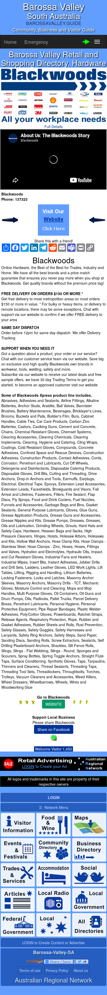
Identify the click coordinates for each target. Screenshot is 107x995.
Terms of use (30, 970)
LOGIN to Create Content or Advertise (53, 942)
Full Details (53, 126)
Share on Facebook (53, 729)
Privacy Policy (57, 970)
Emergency (36, 41)
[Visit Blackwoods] (53, 220)
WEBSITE (53, 704)
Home (10, 41)
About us (80, 970)
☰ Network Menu (53, 807)
